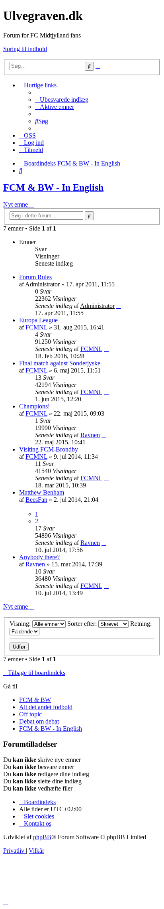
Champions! (34, 406)
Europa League (38, 320)
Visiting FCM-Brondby (48, 449)
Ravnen (90, 435)
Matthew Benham (41, 492)
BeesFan (36, 499)
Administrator (42, 284)
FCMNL (36, 327)
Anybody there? (39, 557)
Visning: (21, 623)
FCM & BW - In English (53, 187)
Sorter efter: (82, 623)
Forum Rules (35, 277)
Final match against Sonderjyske (59, 363)
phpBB (42, 837)
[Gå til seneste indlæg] (118, 305)
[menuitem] (61, 99)
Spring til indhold (25, 48)
